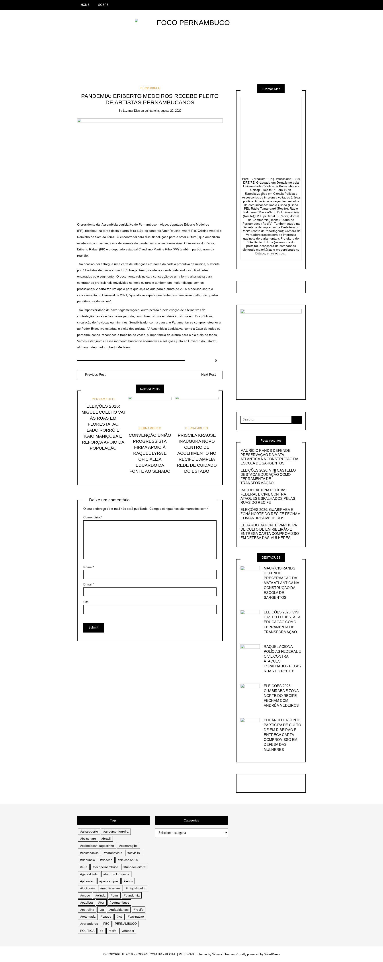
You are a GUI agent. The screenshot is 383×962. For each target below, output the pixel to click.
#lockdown (87, 888)
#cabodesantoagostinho (97, 845)
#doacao (106, 860)
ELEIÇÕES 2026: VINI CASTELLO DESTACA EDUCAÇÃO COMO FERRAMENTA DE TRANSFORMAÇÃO (268, 476)
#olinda (100, 895)
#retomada (88, 916)
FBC (106, 923)
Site (86, 602)
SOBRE (103, 4)
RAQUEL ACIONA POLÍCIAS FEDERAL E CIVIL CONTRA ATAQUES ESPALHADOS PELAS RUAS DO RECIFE (267, 496)
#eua (83, 867)
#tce (120, 916)
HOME (85, 4)
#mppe (85, 895)
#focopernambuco (105, 867)
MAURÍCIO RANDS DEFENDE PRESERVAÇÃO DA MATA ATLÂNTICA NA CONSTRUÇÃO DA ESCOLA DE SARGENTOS (269, 457)
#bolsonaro (88, 838)
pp (101, 930)
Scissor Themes (223, 954)
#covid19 (133, 853)
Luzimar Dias (131, 110)
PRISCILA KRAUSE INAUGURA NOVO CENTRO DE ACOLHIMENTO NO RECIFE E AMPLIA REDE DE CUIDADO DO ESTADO (197, 453)
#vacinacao (136, 916)
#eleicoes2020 (128, 860)
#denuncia (87, 860)
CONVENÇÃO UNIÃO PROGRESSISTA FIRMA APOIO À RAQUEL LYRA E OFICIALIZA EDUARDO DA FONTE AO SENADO (150, 453)
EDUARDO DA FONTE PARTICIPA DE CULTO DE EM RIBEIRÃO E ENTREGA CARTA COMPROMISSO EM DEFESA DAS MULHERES (269, 531)
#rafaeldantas (119, 909)
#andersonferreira (116, 831)
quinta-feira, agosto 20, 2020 (163, 110)
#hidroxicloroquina (116, 874)
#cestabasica (89, 853)
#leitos (128, 881)
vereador (128, 930)
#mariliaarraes (110, 888)
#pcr (101, 902)
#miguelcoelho (136, 888)
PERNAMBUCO (150, 88)
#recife (138, 909)
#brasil (106, 838)
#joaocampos (109, 881)
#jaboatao (87, 881)
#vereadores (89, 923)
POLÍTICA (87, 930)
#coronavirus (113, 853)
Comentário (92, 517)
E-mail (88, 584)
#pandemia (132, 895)
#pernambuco (119, 902)
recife (112, 930)
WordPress (272, 954)
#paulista (86, 902)
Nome (88, 567)
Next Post (208, 374)
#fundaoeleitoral (134, 867)
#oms (115, 895)
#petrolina (87, 909)
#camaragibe (128, 845)
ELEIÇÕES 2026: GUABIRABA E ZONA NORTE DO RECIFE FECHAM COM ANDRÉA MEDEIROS (270, 514)
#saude (106, 916)
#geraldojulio (89, 874)
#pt (102, 909)
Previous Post (95, 374)
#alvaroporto (89, 831)
